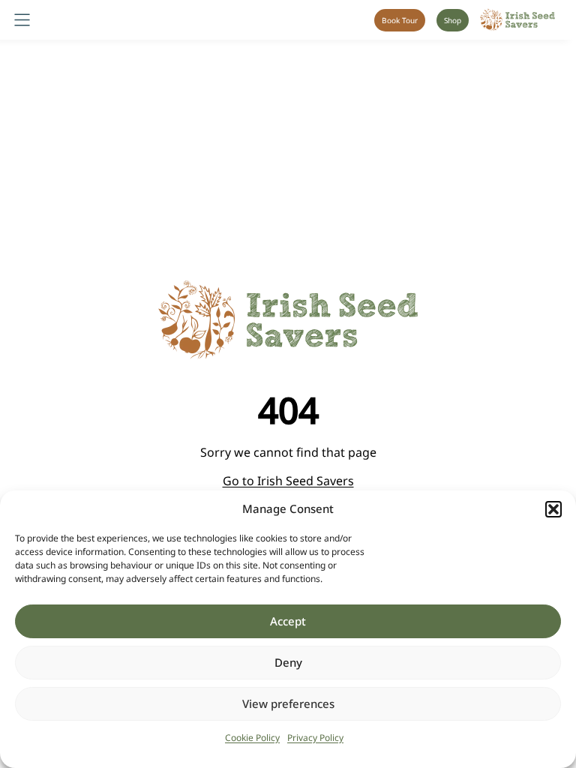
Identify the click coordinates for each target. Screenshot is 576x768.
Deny (288, 662)
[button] (553, 509)
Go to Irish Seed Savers (288, 480)
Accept (288, 621)
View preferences (288, 703)
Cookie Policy (252, 737)
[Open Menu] (22, 19)
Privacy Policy (315, 737)
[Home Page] (517, 20)
